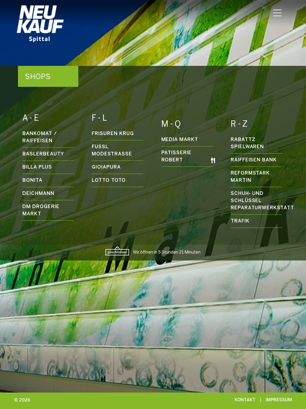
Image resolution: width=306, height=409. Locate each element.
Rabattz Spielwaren (247, 143)
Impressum (279, 400)
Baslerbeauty (43, 154)
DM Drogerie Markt (40, 210)
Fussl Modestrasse (112, 150)
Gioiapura (106, 167)
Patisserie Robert (176, 156)
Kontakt (245, 400)
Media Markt (179, 139)
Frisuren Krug (113, 133)
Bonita (32, 180)
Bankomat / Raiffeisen (39, 137)
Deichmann (38, 193)
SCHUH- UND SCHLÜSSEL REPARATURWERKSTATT (256, 200)
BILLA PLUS (37, 167)
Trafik (240, 221)
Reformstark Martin (250, 177)
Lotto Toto (109, 180)
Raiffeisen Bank (254, 160)
